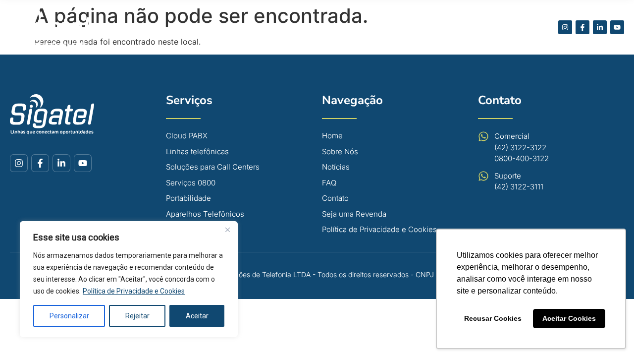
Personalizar (69, 316)
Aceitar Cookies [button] (569, 318)
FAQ (391, 27)
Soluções (296, 27)
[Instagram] (565, 27)
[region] (129, 279)
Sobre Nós (255, 27)
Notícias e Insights (438, 27)
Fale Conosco (501, 27)
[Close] (227, 230)
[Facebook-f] (582, 27)
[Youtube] (617, 27)
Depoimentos (353, 27)
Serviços (189, 100)
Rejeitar (137, 316)
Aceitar (197, 316)
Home (219, 27)
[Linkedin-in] (600, 27)
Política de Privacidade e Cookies (134, 291)
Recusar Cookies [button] (493, 318)
